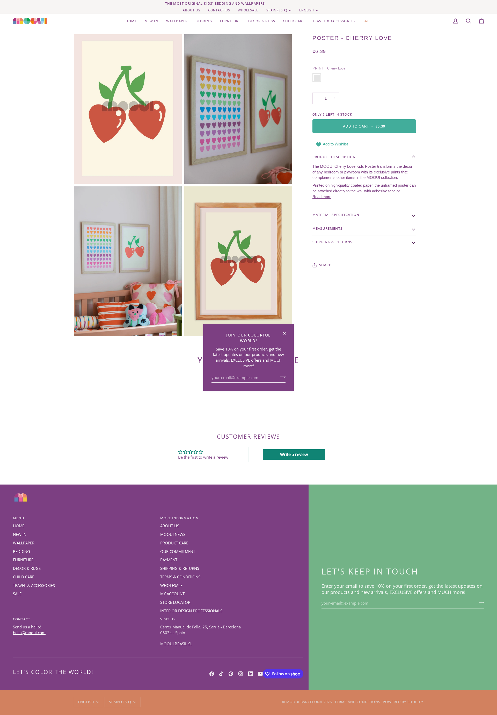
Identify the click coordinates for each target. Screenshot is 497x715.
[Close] (287, 331)
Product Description (334, 157)
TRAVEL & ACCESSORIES (34, 585)
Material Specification (336, 214)
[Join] (281, 377)
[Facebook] (211, 673)
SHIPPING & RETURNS (179, 568)
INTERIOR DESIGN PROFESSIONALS (191, 610)
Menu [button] (18, 518)
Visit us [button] (168, 619)
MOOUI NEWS (172, 534)
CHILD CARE (23, 576)
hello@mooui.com (29, 632)
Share (325, 265)
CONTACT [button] (21, 619)
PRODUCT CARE (174, 543)
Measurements (327, 228)
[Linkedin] (250, 673)
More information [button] (179, 518)
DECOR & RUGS (27, 568)
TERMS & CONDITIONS (180, 576)
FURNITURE (23, 559)
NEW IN (19, 534)
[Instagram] (240, 673)
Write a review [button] (294, 454)
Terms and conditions (357, 701)
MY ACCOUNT (172, 593)
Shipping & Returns (332, 242)
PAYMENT (168, 559)
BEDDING (21, 551)
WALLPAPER (23, 543)
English (306, 10)
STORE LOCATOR (175, 602)
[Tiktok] (221, 673)
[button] (204, 21)
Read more (321, 197)
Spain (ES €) (276, 10)
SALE (17, 593)
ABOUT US (169, 525)
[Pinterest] (231, 673)
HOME (18, 525)
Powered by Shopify (403, 701)
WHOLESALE (171, 585)
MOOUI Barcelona (304, 701)
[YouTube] (260, 673)
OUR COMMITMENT (177, 551)
